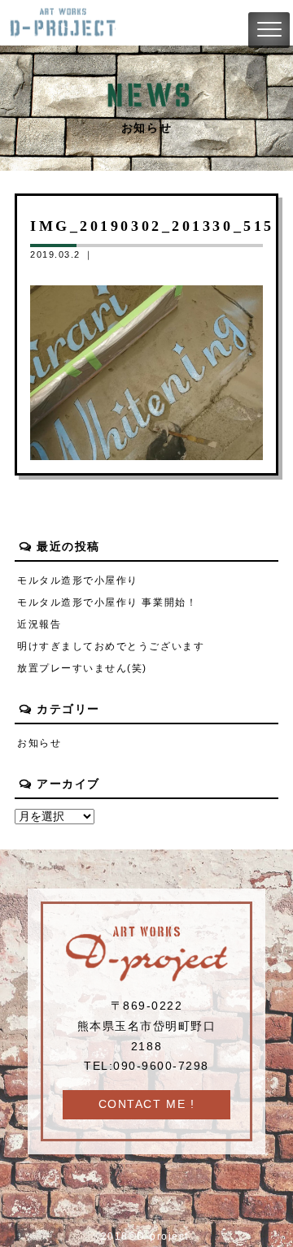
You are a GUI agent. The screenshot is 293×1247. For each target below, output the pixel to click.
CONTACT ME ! (146, 1104)
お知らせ (39, 743)
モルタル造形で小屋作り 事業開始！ (107, 602)
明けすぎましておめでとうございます (110, 646)
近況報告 (39, 624)
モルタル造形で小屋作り (77, 580)
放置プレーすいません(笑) (82, 668)
